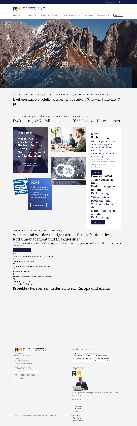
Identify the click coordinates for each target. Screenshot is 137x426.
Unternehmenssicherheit (102, 360)
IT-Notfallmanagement (102, 358)
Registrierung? (111, 2)
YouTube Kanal (20, 378)
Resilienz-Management (92, 353)
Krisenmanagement (101, 355)
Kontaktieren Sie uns (22, 250)
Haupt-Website (77, 353)
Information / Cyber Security (82, 360)
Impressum (77, 415)
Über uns (96, 172)
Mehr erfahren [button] (38, 205)
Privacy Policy (78, 420)
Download (35, 372)
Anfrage (118, 15)
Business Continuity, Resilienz (82, 358)
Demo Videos (98, 222)
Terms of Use (77, 418)
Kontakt (18, 372)
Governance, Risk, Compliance (82, 355)
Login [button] (122, 2)
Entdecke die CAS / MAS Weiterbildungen (32, 165)
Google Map (27, 363)
